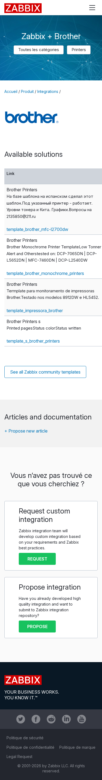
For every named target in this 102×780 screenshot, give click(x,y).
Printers (79, 49)
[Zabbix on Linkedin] (66, 719)
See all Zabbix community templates (45, 372)
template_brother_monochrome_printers (45, 273)
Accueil (10, 91)
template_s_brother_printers (33, 341)
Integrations (47, 91)
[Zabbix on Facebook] (36, 719)
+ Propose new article (26, 431)
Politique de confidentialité (30, 747)
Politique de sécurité (25, 737)
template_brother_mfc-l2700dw (37, 229)
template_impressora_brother (35, 310)
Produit (27, 91)
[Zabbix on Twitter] (20, 719)
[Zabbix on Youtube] (81, 719)
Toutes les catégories (38, 49)
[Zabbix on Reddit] (51, 719)
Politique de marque (77, 747)
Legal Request (19, 756)
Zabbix (23, 8)
